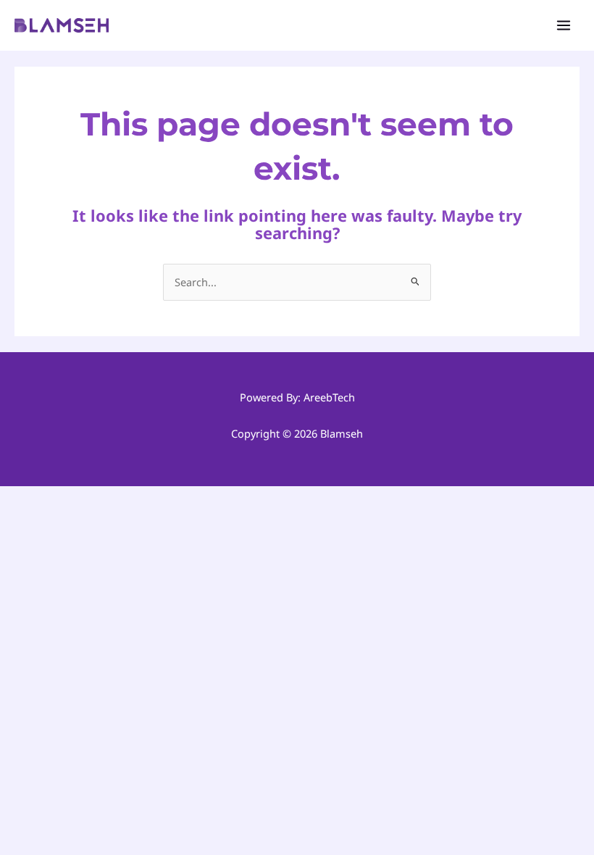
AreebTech (329, 397)
